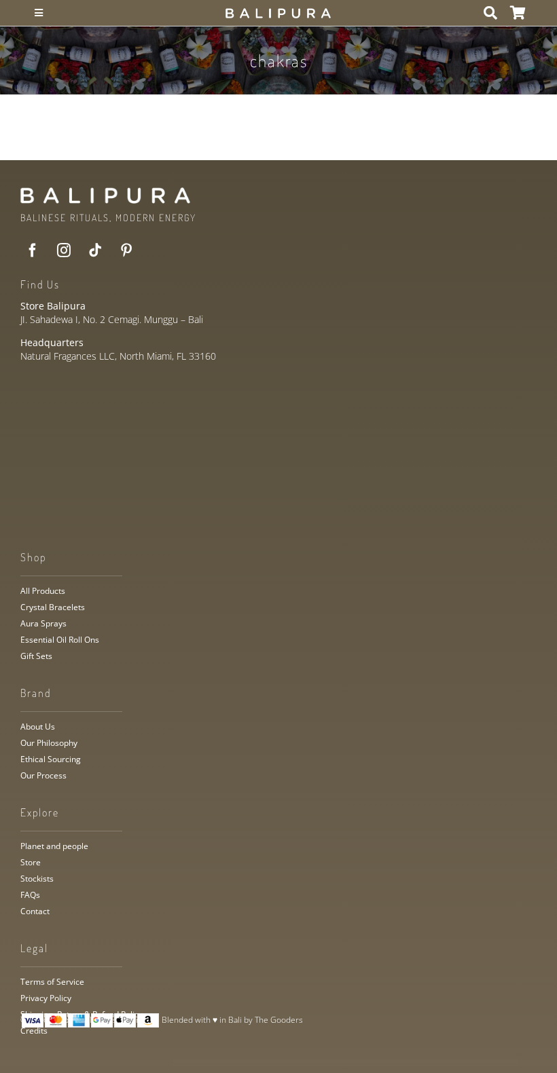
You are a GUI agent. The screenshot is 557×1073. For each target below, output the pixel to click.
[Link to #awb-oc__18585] (490, 13)
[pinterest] (126, 250)
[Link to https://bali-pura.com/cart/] (518, 13)
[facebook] (32, 250)
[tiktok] (95, 250)
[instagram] (64, 250)
